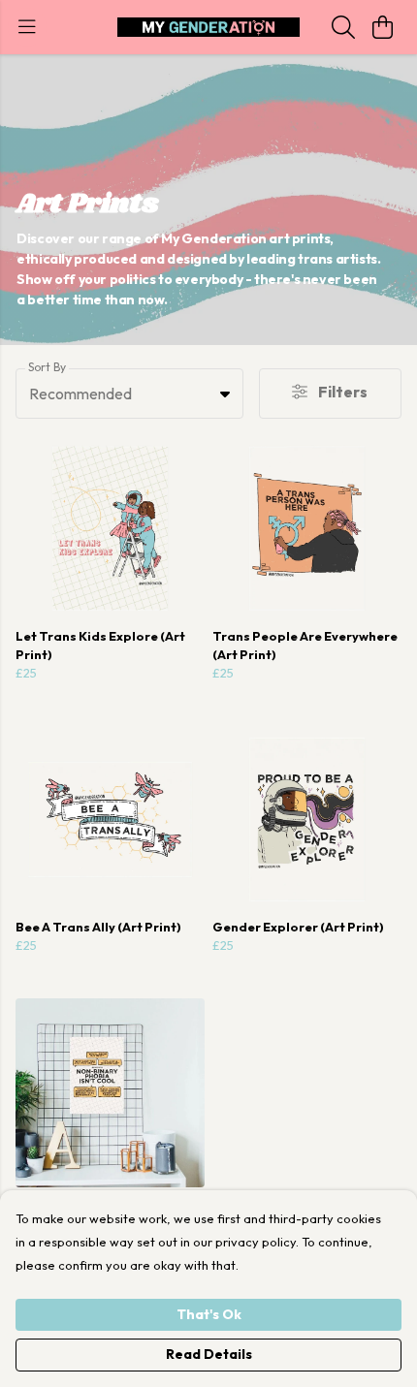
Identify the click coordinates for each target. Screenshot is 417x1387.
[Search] (343, 27)
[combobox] (129, 393)
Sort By (47, 367)
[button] (225, 393)
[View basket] (382, 27)
